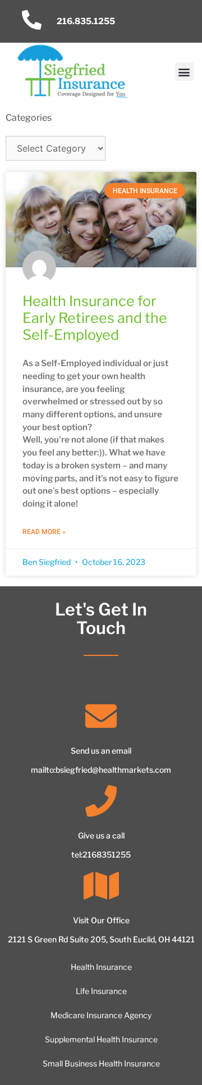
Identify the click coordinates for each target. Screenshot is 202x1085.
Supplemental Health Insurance (101, 1039)
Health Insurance (101, 967)
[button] (184, 71)
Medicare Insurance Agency (101, 1015)
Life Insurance (101, 991)
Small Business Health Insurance (101, 1063)
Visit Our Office (101, 920)
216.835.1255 (86, 21)
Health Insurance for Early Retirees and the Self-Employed (94, 318)
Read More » (44, 532)
